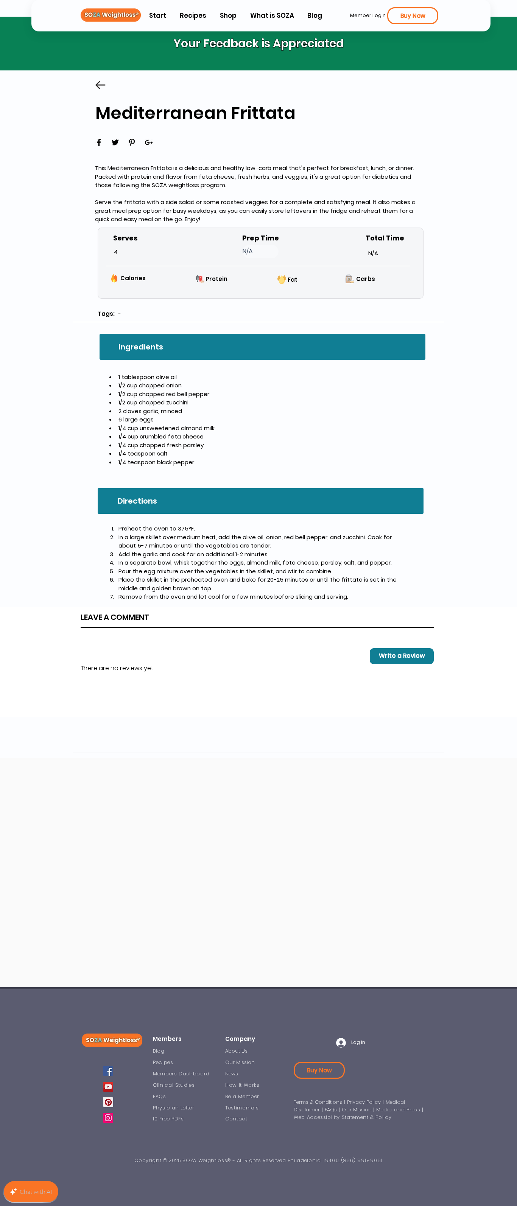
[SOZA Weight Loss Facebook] (108, 1071)
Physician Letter (173, 1107)
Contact (236, 1118)
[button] (272, 15)
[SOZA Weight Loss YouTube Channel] (108, 1087)
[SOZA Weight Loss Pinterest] (108, 1102)
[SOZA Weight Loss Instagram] (108, 1118)
